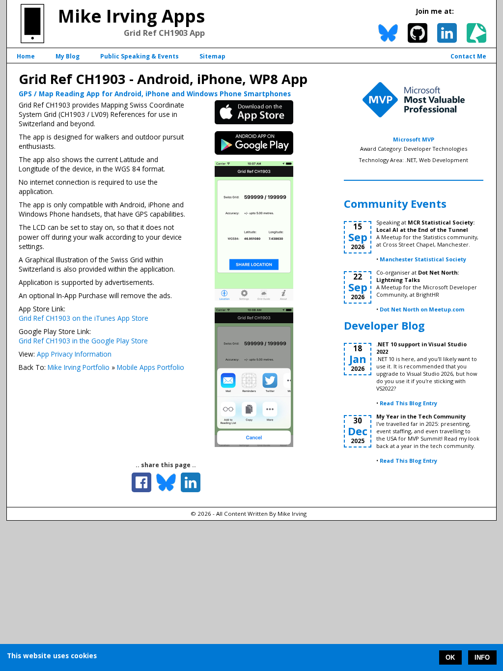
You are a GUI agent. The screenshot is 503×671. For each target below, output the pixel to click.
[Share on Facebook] (141, 482)
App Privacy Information (74, 354)
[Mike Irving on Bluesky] (388, 33)
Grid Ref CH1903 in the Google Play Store (83, 340)
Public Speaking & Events (139, 56)
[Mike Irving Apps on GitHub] (417, 33)
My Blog (68, 56)
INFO (482, 657)
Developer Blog (384, 325)
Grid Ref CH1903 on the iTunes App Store (83, 318)
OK (450, 657)
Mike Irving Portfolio (79, 367)
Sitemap (212, 56)
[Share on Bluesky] (166, 482)
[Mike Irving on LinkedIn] (447, 33)
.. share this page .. (166, 465)
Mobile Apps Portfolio (150, 367)
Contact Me (468, 56)
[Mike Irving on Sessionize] (476, 33)
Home (26, 56)
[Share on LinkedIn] (190, 482)
